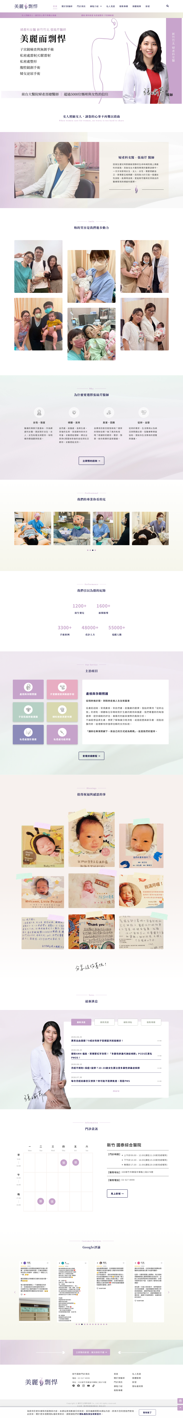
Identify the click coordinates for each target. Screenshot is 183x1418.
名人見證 (110, 6)
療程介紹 (94, 6)
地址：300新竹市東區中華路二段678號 (89, 1382)
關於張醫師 (67, 6)
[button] (87, 550)
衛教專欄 (123, 6)
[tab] (28, 689)
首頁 (55, 6)
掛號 (148, 6)
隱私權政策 (137, 1386)
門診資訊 (81, 6)
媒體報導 (136, 6)
